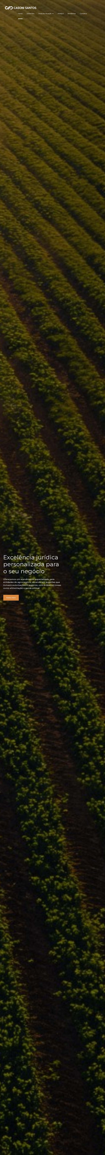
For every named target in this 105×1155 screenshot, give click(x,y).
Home (20, 13)
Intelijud (61, 13)
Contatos (83, 13)
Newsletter (72, 13)
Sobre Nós (30, 13)
